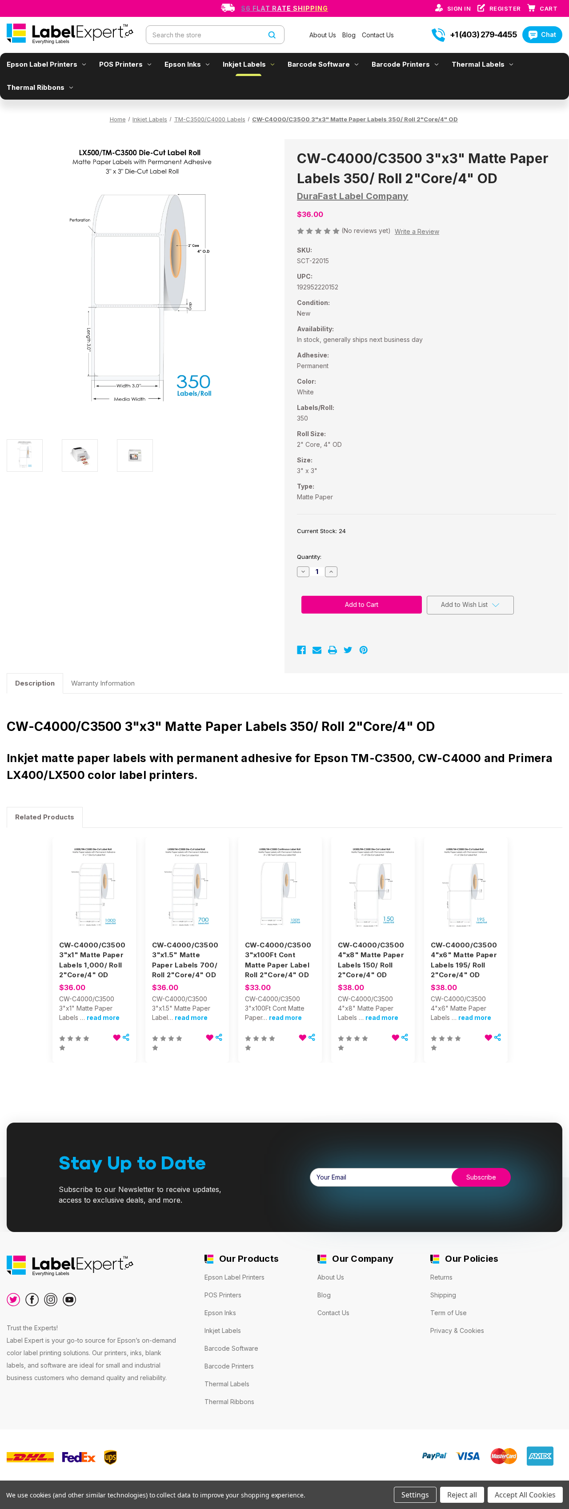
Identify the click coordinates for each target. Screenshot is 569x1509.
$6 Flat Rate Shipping (284, 8)
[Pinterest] (363, 650)
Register (506, 8)
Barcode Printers (401, 64)
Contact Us (378, 35)
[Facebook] (301, 650)
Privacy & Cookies (457, 1330)
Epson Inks (182, 64)
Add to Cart (94, 897)
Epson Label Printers (42, 64)
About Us (323, 35)
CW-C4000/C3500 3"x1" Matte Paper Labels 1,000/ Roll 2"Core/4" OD (92, 960)
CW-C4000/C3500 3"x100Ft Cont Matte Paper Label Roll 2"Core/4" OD (278, 960)
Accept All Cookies (525, 1495)
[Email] (317, 650)
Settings (415, 1495)
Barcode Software (319, 64)
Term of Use (448, 1312)
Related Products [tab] (44, 817)
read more (103, 1017)
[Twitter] (348, 650)
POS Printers (121, 64)
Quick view (93, 881)
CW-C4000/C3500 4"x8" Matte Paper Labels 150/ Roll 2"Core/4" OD (371, 960)
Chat (548, 34)
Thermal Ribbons (35, 87)
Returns (441, 1277)
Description (35, 683)
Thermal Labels (478, 64)
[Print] (332, 650)
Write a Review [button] (417, 231)
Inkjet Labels (244, 64)
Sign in (460, 8)
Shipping (443, 1295)
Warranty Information (103, 683)
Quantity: (309, 556)
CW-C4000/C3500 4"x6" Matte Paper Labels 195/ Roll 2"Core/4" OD (464, 960)
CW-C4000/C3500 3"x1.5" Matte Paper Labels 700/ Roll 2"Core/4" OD (185, 960)
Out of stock (466, 897)
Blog (349, 35)
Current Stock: (321, 530)
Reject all (462, 1495)
